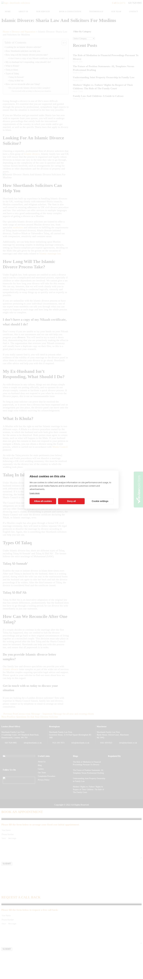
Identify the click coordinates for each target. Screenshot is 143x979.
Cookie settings (100, 501)
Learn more (35, 493)
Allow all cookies (43, 501)
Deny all (71, 501)
